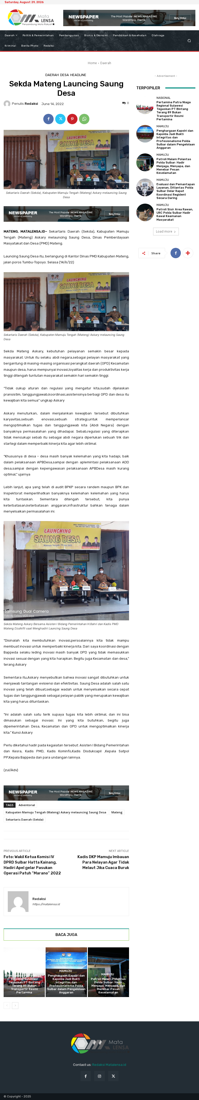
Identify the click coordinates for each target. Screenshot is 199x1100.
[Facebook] (48, 119)
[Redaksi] (8, 103)
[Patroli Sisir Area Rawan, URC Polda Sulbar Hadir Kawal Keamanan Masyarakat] (145, 212)
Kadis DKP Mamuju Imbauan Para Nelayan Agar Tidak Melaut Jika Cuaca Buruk (103, 862)
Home (92, 63)
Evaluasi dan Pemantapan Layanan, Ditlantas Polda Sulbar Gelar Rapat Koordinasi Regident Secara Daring (176, 191)
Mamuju (65, 971)
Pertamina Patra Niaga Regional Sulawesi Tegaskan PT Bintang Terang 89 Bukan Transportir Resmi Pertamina (24, 984)
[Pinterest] (72, 119)
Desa (64, 75)
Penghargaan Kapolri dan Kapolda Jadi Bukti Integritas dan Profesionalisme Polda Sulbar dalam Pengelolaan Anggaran (66, 984)
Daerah (105, 63)
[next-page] (15, 1005)
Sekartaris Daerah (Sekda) (25, 819)
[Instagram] (99, 1076)
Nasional (23, 971)
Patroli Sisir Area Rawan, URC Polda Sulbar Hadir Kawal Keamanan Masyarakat (175, 214)
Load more (164, 231)
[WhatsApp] (84, 119)
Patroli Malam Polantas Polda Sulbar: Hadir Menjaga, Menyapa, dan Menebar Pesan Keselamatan (108, 985)
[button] (189, 40)
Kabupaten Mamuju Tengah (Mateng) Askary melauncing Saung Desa (56, 812)
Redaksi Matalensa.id (109, 1065)
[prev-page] (7, 1005)
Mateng (117, 812)
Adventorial (27, 805)
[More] (187, 253)
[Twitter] (60, 119)
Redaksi (31, 103)
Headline (78, 75)
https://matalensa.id (46, 904)
